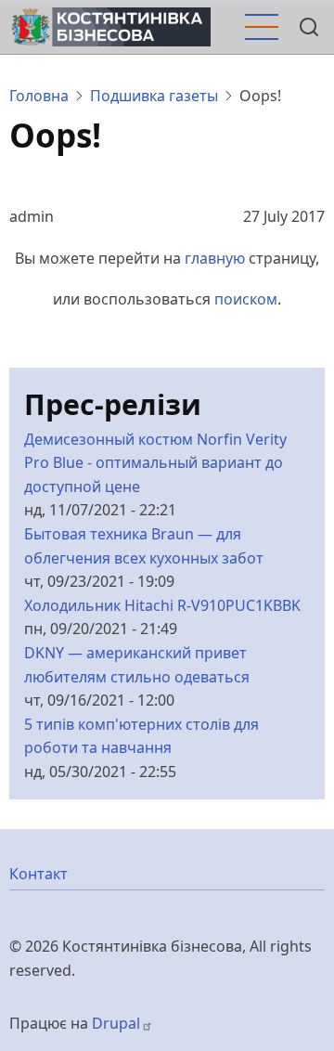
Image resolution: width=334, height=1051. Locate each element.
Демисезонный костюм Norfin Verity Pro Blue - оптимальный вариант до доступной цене (155, 463)
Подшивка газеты (154, 95)
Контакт (38, 873)
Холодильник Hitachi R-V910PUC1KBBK (162, 605)
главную (215, 258)
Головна (39, 95)
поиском (245, 299)
